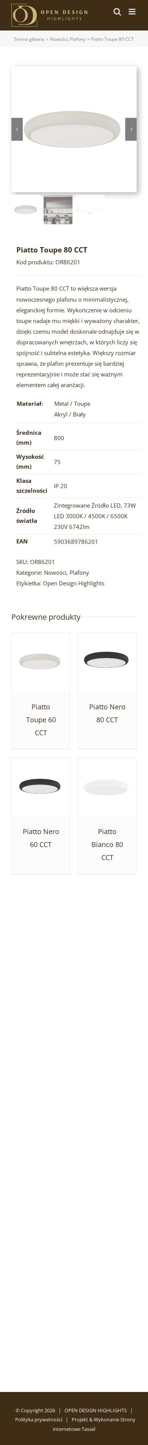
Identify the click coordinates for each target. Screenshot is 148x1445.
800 (59, 438)
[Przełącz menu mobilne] (133, 12)
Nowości (55, 572)
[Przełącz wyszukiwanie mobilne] (117, 12)
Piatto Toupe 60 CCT (41, 719)
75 (57, 462)
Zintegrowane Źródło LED (87, 505)
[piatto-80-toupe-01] (74, 129)
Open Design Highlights (73, 583)
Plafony (79, 572)
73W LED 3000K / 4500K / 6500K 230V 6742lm (95, 515)
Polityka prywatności (38, 1419)
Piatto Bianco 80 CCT (107, 844)
